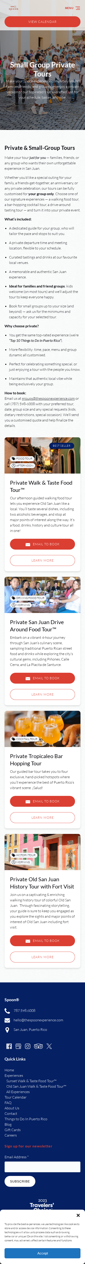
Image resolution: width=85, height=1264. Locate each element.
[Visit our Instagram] (27, 1046)
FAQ (8, 1102)
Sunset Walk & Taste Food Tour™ (31, 1081)
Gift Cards (13, 1130)
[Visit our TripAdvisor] (38, 1046)
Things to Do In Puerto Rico (26, 1119)
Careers (11, 1135)
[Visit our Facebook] (9, 1046)
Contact (11, 1113)
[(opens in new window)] (43, 1198)
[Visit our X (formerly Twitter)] (49, 1046)
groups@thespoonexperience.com (48, 398)
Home (9, 1070)
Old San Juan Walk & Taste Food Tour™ (36, 1086)
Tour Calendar (16, 1097)
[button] (78, 1215)
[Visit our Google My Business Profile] (18, 1046)
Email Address (17, 1157)
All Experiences (18, 1091)
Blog (8, 1124)
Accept (42, 1253)
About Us (12, 1108)
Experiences (14, 1075)
